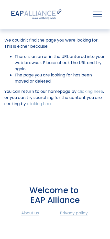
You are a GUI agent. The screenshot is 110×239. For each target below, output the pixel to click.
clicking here (90, 91)
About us (30, 213)
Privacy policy (74, 213)
